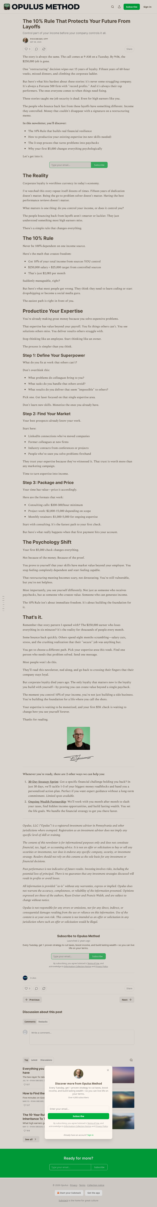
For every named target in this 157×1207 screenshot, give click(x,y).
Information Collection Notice (77, 1126)
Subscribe (78, 1116)
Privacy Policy (102, 1126)
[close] (107, 1070)
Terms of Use (93, 1123)
